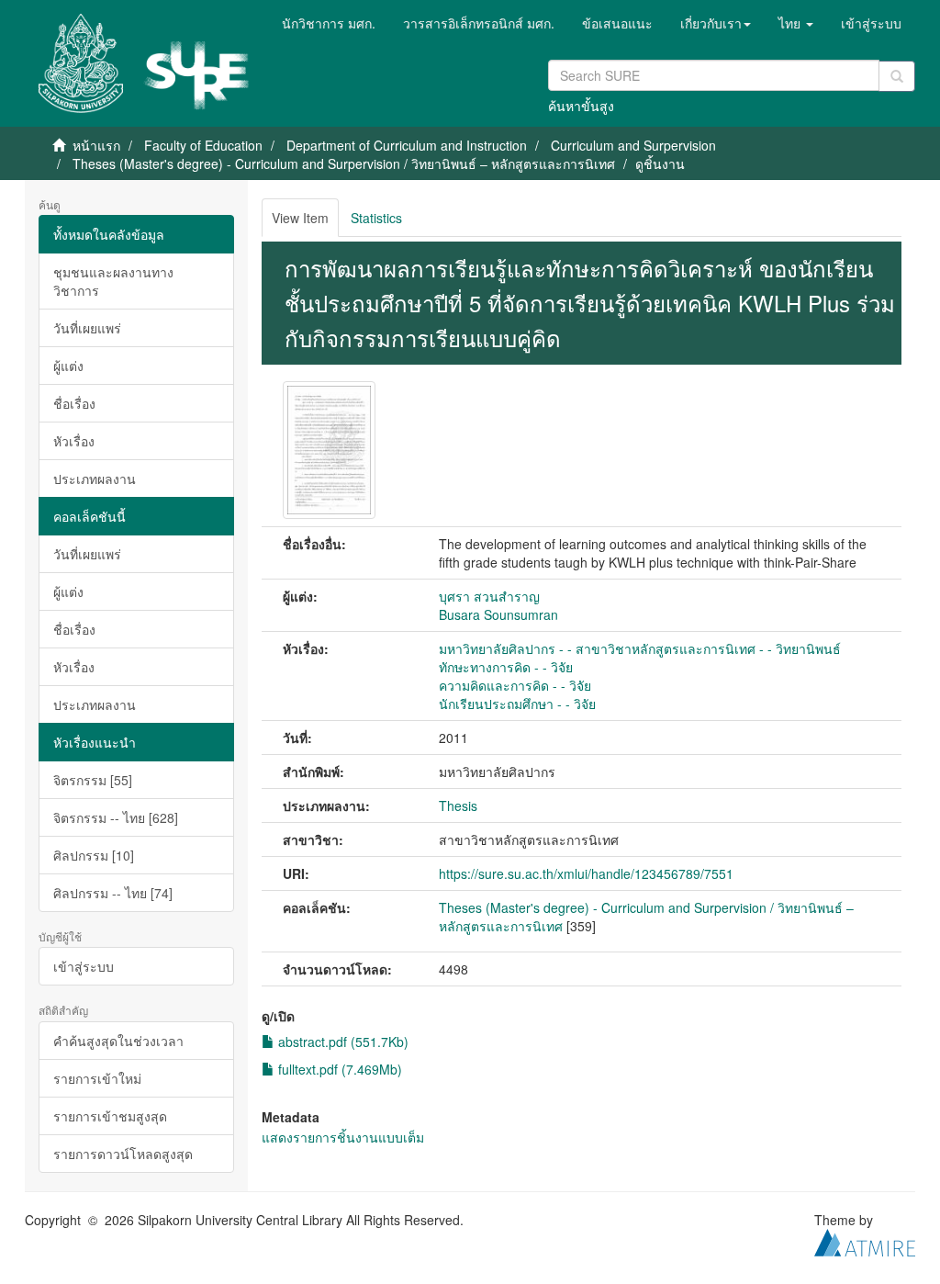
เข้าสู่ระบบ (83, 966)
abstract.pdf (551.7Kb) (341, 1041)
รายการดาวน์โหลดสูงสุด (123, 1153)
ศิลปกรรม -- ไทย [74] (113, 893)
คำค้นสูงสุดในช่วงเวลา (118, 1040)
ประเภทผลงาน (94, 478)
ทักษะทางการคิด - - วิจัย (506, 667)
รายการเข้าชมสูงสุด (110, 1116)
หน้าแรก (96, 145)
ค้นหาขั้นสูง (581, 105)
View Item (300, 217)
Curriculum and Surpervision (633, 145)
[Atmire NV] (864, 1240)
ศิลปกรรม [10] (93, 855)
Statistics (376, 217)
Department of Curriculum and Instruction (406, 145)
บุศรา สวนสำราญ (489, 596)
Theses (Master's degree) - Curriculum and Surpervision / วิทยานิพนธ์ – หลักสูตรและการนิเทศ (344, 163)
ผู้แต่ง (68, 365)
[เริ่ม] (896, 76)
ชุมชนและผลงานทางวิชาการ (113, 281)
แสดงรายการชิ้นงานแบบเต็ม (343, 1137)
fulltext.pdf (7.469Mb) (338, 1069)
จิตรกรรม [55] (92, 780)
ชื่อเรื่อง (74, 403)
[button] (715, 23)
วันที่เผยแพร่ (87, 328)
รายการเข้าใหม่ (97, 1078)
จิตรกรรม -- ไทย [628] (115, 817)
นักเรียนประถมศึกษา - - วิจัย (517, 703)
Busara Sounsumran (498, 614)
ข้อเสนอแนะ (617, 23)
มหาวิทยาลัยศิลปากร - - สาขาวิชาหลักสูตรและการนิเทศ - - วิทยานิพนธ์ (640, 648)
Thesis (458, 805)
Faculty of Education (203, 145)
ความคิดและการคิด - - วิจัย (515, 685)
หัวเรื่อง (74, 441)
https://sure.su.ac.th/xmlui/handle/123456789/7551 (586, 873)
